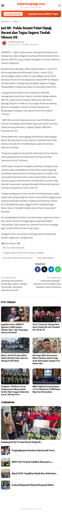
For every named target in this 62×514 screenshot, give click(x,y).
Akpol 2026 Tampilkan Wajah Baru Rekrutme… (35, 473)
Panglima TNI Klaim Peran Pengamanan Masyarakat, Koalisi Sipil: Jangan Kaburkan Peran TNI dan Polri (15, 390)
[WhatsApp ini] (58, 269)
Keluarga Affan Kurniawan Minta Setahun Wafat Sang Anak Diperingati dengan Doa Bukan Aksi (46, 359)
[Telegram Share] (51, 269)
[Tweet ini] (44, 269)
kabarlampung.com (31, 4)
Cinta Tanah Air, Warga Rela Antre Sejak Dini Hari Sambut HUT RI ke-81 (46, 327)
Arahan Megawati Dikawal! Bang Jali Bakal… (33, 485)
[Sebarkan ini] (38, 269)
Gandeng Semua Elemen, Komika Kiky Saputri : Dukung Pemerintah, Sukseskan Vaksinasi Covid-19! (14, 283)
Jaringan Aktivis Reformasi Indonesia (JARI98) (23, 252)
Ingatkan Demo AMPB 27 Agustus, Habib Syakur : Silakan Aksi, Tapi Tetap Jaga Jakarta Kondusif (14, 328)
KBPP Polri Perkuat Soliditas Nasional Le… (32, 462)
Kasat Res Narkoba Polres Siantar (18, 257)
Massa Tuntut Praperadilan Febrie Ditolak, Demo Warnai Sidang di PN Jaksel (14, 358)
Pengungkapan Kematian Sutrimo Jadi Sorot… (34, 450)
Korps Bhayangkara (45, 257)
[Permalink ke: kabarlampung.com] (4, 43)
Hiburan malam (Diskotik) (14, 247)
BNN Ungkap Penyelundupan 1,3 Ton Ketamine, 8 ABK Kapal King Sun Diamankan (46, 389)
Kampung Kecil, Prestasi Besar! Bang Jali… (21, 442)
